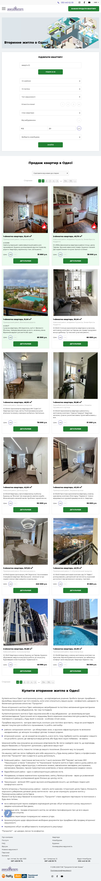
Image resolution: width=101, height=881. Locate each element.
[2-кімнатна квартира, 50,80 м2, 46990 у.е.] (25, 622)
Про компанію (7, 837)
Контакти (5, 856)
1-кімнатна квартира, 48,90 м (17, 402)
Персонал (6, 853)
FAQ (3, 843)
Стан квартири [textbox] (28, 113)
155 (70, 181)
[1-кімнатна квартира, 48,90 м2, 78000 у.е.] (25, 375)
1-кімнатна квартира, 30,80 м (67, 402)
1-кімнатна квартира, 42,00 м (17, 487)
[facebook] (84, 2)
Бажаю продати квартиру (83, 9)
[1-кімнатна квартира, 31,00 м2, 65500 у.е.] (25, 292)
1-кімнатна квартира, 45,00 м (67, 487)
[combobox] (50, 81)
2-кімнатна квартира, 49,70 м (67, 236)
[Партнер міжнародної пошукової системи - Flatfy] (7, 876)
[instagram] (79, 2)
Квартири (56, 837)
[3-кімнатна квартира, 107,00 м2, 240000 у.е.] (25, 541)
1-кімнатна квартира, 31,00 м (17, 319)
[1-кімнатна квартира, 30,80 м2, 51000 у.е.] (75, 375)
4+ (79, 104)
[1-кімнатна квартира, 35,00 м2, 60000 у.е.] (75, 292)
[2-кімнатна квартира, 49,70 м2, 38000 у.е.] (75, 209)
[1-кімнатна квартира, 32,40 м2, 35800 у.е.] (25, 209)
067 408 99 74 (17, 861)
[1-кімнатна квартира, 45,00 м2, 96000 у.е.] (75, 460)
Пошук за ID (50, 72)
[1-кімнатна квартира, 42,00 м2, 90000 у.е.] (25, 460)
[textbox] (50, 137)
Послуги (5, 840)
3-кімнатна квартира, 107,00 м (18, 568)
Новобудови (57, 840)
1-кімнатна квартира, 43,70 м (67, 568)
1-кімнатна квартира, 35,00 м (67, 319)
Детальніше (25, 261)
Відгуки (5, 846)
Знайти (50, 145)
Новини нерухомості (10, 849)
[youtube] (89, 2)
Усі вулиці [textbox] (26, 89)
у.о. (79, 128)
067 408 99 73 (50, 861)
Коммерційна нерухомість (62, 846)
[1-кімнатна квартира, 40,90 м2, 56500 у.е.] (75, 622)
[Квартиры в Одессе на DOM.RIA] (26, 876)
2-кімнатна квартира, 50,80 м (17, 648)
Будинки (55, 843)
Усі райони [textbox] (26, 81)
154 (65, 181)
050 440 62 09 (67, 2)
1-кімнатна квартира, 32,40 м (17, 236)
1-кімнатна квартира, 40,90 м (67, 648)
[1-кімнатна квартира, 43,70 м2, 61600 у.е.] (75, 541)
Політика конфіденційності (60, 870)
